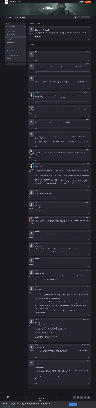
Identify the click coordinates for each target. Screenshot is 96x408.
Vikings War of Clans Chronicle (14, 55)
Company (55, 397)
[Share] (88, 40)
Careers (55, 398)
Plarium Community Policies (13, 61)
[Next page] (86, 48)
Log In (81, 1)
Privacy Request (43, 398)
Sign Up (88, 1)
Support (41, 397)
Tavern (9, 53)
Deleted (37, 27)
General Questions (12, 37)
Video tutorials (11, 42)
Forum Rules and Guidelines (26, 398)
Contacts (41, 400)
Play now (85, 17)
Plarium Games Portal (25, 397)
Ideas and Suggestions (12, 50)
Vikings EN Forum (11, 26)
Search (19, 1)
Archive (9, 58)
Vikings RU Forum (11, 63)
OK (73, 404)
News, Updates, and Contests (15, 29)
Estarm (36, 106)
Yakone (37, 149)
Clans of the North (12, 45)
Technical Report (11, 34)
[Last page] (89, 48)
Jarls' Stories (10, 47)
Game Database (11, 31)
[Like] (35, 40)
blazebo (37, 92)
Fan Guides (10, 39)
